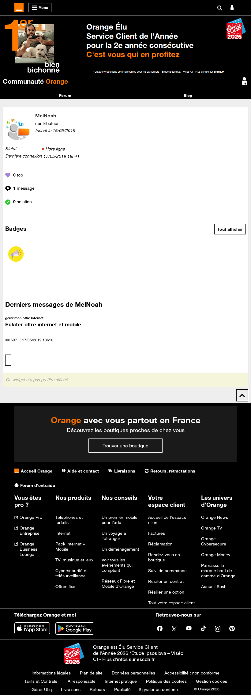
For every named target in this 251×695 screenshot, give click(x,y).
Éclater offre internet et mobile (43, 324)
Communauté (35, 81)
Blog (188, 95)
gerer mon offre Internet (24, 318)
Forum (65, 95)
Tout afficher (230, 229)
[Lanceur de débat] (16, 254)
